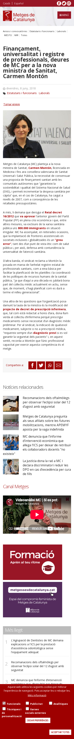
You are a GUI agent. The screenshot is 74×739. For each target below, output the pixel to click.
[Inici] (19, 16)
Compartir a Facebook (32, 365)
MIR (16, 35)
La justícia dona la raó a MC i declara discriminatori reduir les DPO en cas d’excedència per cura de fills (47, 467)
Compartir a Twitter (41, 365)
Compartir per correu (58, 365)
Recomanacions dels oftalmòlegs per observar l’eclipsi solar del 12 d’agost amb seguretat (46, 402)
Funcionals (14, 704)
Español (18, 3)
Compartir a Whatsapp (50, 365)
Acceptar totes (60, 732)
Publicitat (36, 704)
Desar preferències (38, 720)
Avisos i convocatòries (15, 31)
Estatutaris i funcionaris (42, 31)
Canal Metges (16, 486)
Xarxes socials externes (35, 711)
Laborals (61, 31)
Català (6, 3)
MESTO (8, 35)
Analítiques (60, 704)
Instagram (69, 3)
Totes (24, 35)
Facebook (59, 3)
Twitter (64, 3)
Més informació (37, 695)
